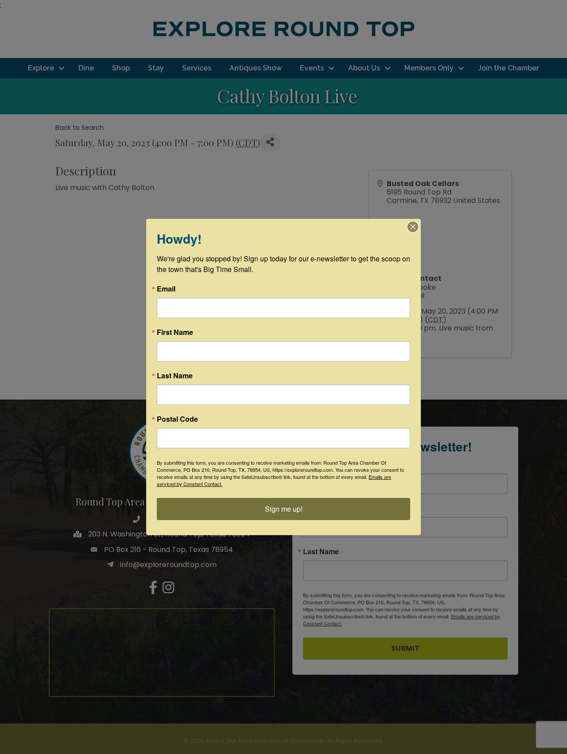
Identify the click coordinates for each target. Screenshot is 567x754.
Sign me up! (284, 509)
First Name (175, 332)
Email (166, 288)
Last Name (175, 375)
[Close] (413, 227)
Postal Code (177, 419)
